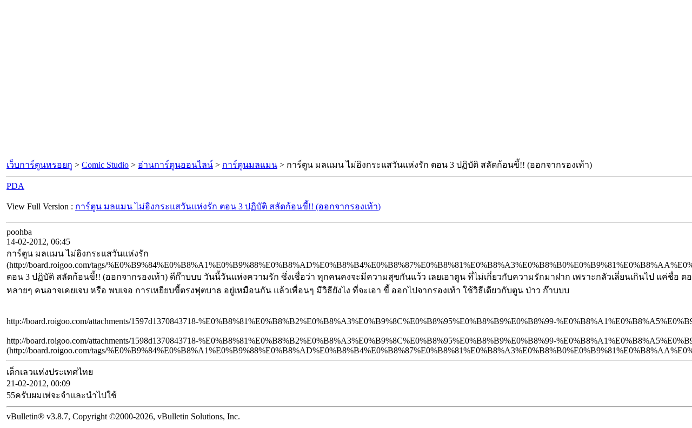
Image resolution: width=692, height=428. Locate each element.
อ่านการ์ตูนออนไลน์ (175, 164)
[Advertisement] (346, 80)
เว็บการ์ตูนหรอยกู (39, 164)
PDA (15, 185)
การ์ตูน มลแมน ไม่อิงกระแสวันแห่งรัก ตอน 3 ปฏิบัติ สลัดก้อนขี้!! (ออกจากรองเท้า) (228, 206)
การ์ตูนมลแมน (249, 164)
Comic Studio (105, 164)
